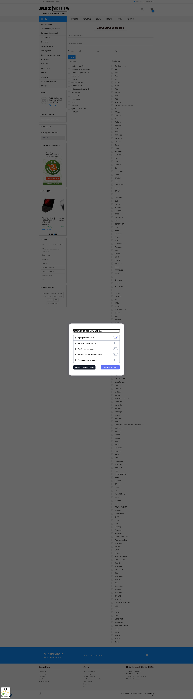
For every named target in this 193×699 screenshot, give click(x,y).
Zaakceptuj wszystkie (110, 367)
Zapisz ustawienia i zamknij (84, 367)
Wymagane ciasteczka (86, 338)
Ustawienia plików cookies (87, 331)
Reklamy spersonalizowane (87, 360)
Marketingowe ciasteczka (87, 343)
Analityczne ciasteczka (86, 349)
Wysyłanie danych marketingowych (90, 355)
